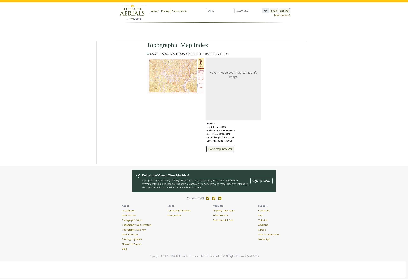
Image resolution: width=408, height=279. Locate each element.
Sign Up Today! (261, 181)
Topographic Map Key (134, 229)
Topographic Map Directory (136, 224)
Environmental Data (223, 220)
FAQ (260, 215)
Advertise (263, 224)
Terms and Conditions (179, 210)
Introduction (128, 210)
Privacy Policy (174, 215)
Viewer (155, 11)
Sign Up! (284, 10)
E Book (262, 229)
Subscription (179, 11)
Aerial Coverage (130, 234)
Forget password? (282, 15)
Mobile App (264, 239)
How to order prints (268, 234)
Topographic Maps (132, 220)
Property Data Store (223, 210)
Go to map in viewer (220, 149)
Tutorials (263, 220)
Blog (124, 248)
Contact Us (264, 210)
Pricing (165, 11)
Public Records (220, 215)
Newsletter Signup (131, 243)
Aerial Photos (129, 215)
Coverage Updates (132, 239)
